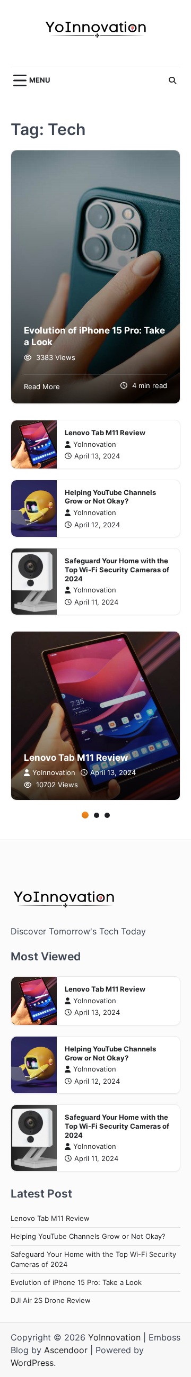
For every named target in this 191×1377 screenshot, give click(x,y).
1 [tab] (85, 815)
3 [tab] (107, 815)
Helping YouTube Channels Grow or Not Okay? (110, 497)
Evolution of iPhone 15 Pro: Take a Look (76, 1282)
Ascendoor (66, 1350)
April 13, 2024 (97, 456)
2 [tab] (96, 815)
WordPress (32, 1362)
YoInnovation (94, 444)
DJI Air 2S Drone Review (51, 1300)
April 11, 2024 (96, 602)
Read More (42, 387)
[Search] (172, 80)
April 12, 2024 (97, 525)
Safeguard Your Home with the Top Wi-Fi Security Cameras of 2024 (117, 569)
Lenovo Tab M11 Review (105, 433)
